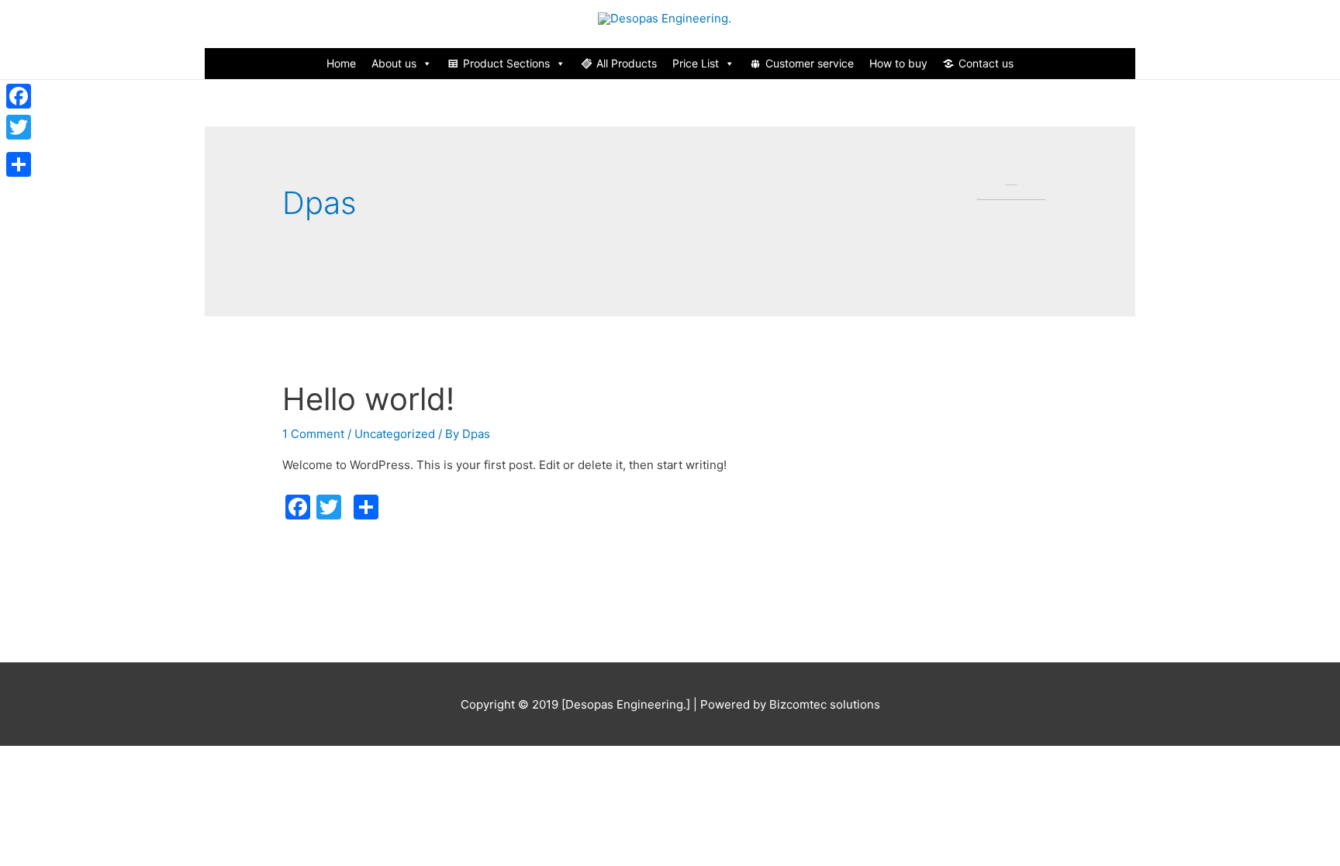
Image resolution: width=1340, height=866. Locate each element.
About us (393, 63)
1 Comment (313, 433)
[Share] (18, 164)
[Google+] (18, 146)
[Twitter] (18, 127)
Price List (695, 63)
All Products (626, 63)
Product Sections (506, 63)
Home (341, 63)
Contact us (986, 63)
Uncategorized (394, 433)
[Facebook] (18, 96)
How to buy (898, 63)
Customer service (809, 63)
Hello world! (368, 399)
